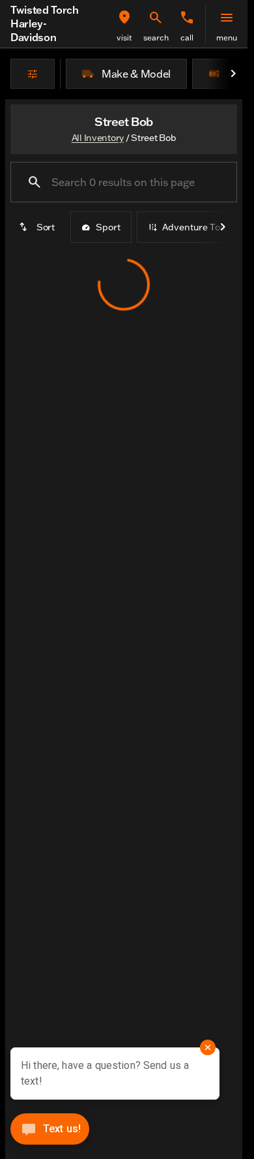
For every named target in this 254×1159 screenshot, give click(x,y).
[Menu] (227, 17)
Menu (226, 37)
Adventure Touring (202, 227)
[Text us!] (50, 1132)
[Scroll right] (233, 73)
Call (186, 37)
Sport (108, 227)
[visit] (124, 18)
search (156, 37)
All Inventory (98, 138)
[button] (124, 24)
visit (124, 37)
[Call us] (187, 18)
